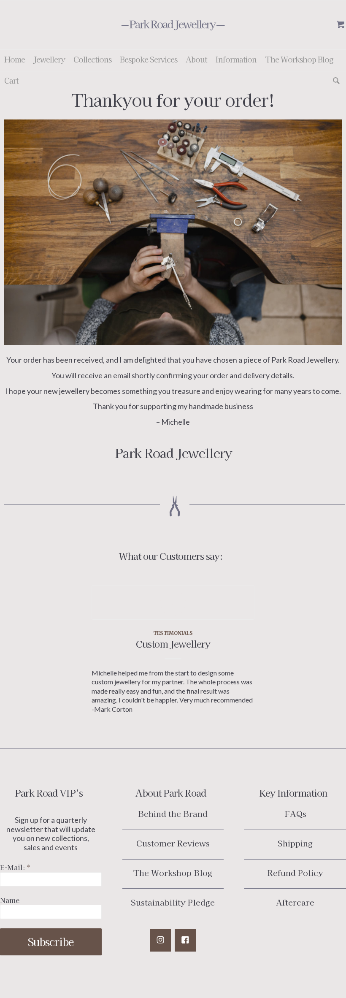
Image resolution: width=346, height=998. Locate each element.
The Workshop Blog (172, 872)
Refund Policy (295, 872)
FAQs (295, 813)
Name (9, 900)
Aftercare (295, 902)
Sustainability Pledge (173, 902)
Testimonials (173, 633)
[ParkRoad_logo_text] (173, 24)
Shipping (295, 843)
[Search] (334, 81)
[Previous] (104, 633)
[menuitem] (14, 60)
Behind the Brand (173, 813)
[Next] (241, 633)
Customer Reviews (173, 843)
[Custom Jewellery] (173, 602)
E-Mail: (15, 867)
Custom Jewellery (173, 643)
